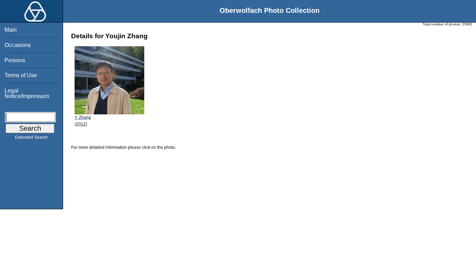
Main (11, 30)
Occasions (18, 45)
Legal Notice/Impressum (27, 93)
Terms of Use (21, 75)
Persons (15, 60)
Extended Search (31, 137)
